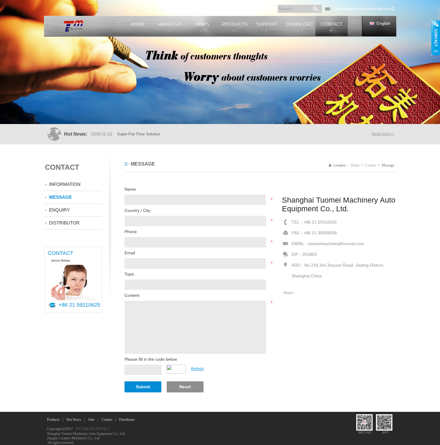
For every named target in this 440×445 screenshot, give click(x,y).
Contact (370, 165)
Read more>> (383, 134)
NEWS (202, 24)
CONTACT (331, 24)
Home (355, 165)
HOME (138, 24)
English (383, 23)
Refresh (197, 369)
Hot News (73, 420)
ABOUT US (170, 24)
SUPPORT (267, 24)
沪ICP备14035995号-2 (92, 429)
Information (65, 184)
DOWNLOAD (299, 24)
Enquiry (59, 209)
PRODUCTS (235, 24)
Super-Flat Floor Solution (138, 134)
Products (53, 420)
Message (60, 197)
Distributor (64, 222)
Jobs (91, 420)
